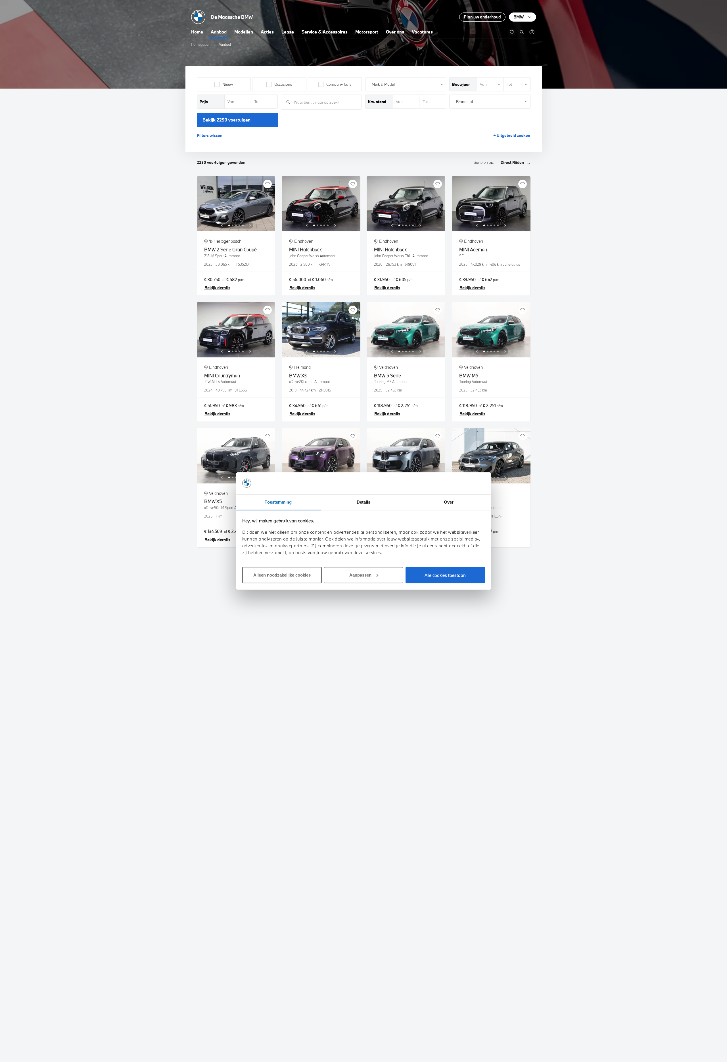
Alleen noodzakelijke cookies (282, 574)
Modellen (243, 32)
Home (197, 32)
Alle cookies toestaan (445, 575)
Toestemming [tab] (278, 501)
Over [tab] (449, 501)
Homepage (200, 44)
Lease (287, 32)
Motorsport (366, 32)
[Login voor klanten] (532, 32)
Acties (267, 32)
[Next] (250, 225)
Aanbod (219, 32)
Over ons (395, 32)
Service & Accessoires (325, 32)
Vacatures (422, 32)
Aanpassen (360, 574)
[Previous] (222, 225)
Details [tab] (364, 501)
